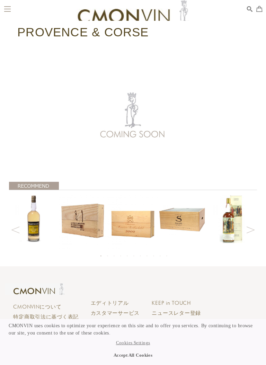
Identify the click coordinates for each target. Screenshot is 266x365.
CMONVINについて (37, 307)
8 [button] (146, 255)
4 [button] (120, 255)
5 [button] (127, 255)
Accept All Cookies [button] (133, 355)
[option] (34, 218)
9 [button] (153, 255)
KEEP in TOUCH (171, 303)
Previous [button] (15, 229)
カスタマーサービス (115, 313)
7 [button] (140, 255)
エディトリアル (110, 303)
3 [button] (113, 255)
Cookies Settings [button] (133, 343)
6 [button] (133, 255)
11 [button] (166, 255)
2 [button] (107, 255)
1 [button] (100, 255)
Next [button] (251, 229)
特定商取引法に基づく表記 (46, 317)
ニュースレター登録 (176, 313)
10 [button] (160, 255)
